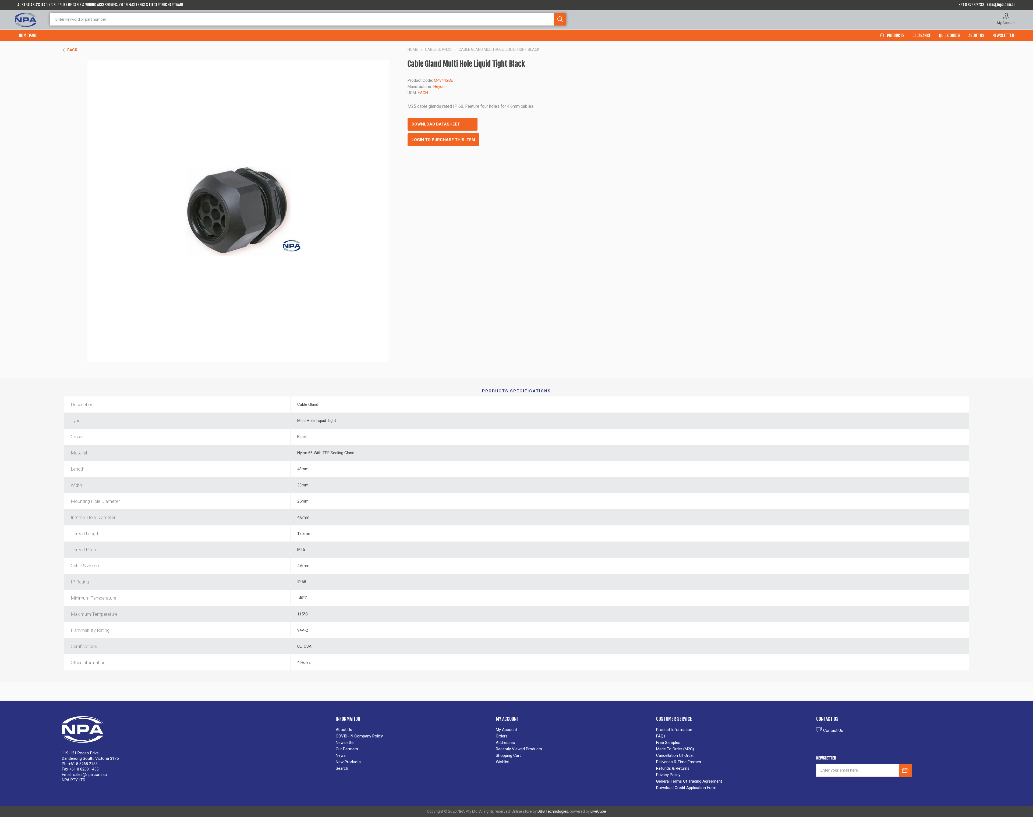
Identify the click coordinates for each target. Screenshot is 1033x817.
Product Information (674, 729)
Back (72, 50)
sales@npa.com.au (1001, 4)
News (341, 755)
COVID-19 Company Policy (359, 736)
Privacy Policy (668, 774)
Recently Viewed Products (519, 749)
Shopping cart (508, 755)
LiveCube (598, 811)
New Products (348, 761)
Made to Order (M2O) (675, 749)
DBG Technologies (552, 811)
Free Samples (668, 742)
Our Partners (347, 749)
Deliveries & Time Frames (678, 761)
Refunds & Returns (672, 768)
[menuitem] (413, 729)
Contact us (833, 730)
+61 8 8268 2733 (971, 4)
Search (560, 19)
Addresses (505, 742)
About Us (344, 729)
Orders (502, 736)
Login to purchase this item (443, 139)
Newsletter (345, 742)
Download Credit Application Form (686, 787)
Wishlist (503, 761)
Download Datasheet (436, 124)
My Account (1006, 23)
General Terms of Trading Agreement (689, 781)
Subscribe (905, 770)
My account (506, 729)
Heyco (439, 86)
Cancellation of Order (675, 755)
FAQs (661, 736)
